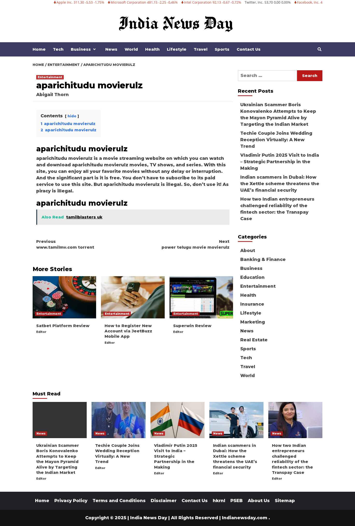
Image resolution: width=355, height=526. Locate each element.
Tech (58, 49)
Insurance (252, 304)
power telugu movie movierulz (195, 244)
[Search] (319, 49)
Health (152, 49)
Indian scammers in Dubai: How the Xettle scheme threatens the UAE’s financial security (279, 184)
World (131, 49)
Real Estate (254, 340)
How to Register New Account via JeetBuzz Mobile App (128, 331)
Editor (41, 332)
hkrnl (219, 500)
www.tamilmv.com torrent (65, 244)
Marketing (252, 322)
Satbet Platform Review (62, 325)
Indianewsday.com (244, 517)
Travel (200, 49)
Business (81, 49)
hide (72, 116)
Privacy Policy (70, 500)
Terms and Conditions (119, 500)
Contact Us (249, 49)
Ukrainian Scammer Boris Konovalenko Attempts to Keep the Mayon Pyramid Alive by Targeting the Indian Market (278, 114)
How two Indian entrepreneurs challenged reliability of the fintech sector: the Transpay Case (277, 208)
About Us (259, 500)
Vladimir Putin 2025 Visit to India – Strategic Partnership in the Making (279, 162)
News (111, 49)
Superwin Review (192, 325)
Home (39, 49)
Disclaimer (164, 500)
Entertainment (50, 77)
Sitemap (285, 500)
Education (252, 277)
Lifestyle (176, 49)
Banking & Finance (263, 259)
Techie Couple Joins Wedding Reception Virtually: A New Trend (276, 140)
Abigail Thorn (52, 94)
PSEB (236, 500)
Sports (222, 49)
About (247, 250)
